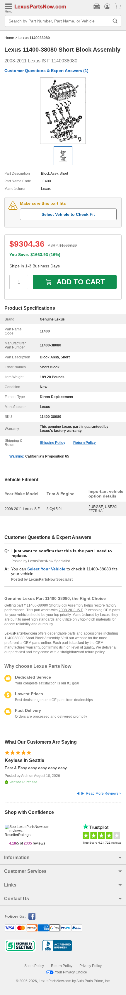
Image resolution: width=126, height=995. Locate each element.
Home (9, 38)
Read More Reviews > (103, 793)
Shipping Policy (52, 443)
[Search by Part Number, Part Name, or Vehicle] (115, 20)
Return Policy (84, 443)
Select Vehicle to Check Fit (68, 214)
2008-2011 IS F (71, 610)
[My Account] (107, 6)
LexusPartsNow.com (20, 633)
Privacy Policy (90, 966)
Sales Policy (34, 966)
